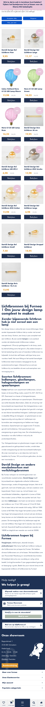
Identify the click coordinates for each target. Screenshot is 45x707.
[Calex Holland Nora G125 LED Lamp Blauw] (11, 77)
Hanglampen (6, 543)
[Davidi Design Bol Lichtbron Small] (11, 233)
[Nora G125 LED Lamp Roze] (11, 116)
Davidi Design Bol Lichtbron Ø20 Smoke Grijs (33, 168)
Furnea (4, 390)
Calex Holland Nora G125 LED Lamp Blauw (11, 90)
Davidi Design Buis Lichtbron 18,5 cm (10, 285)
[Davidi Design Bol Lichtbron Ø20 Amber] (11, 194)
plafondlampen (7, 546)
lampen (25, 339)
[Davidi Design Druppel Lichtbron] (33, 233)
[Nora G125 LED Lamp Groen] (33, 77)
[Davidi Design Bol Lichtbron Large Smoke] (33, 38)
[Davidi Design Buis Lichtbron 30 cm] (33, 116)
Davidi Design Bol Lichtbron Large (31, 207)
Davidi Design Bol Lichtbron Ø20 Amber (11, 207)
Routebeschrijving (10, 665)
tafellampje (13, 501)
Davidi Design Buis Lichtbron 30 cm (32, 129)
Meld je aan (23, 616)
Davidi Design (28, 478)
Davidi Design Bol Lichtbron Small (9, 246)
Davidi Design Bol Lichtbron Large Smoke (31, 51)
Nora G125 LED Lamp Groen (33, 90)
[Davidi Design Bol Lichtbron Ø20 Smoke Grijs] (33, 155)
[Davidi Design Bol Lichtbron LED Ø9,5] (11, 155)
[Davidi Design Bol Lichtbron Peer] (11, 38)
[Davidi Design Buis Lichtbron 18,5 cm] (11, 272)
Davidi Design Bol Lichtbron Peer (9, 51)
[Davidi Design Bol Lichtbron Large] (33, 194)
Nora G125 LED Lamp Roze (11, 129)
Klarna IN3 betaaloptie (22, 7)
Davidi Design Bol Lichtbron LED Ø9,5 (9, 168)
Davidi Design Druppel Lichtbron (33, 246)
